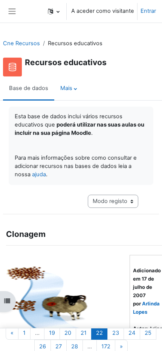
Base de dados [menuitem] (28, 88)
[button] (54, 11)
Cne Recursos (21, 43)
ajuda (39, 174)
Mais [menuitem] (66, 88)
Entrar (148, 11)
